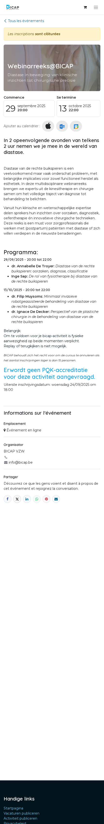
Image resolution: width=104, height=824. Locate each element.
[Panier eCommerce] (85, 7)
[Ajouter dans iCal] (48, 126)
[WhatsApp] (37, 499)
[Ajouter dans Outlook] (62, 126)
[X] (17, 499)
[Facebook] (7, 499)
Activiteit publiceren (20, 818)
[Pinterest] (46, 499)
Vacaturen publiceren (21, 813)
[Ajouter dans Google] (76, 126)
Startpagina (13, 808)
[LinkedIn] (27, 499)
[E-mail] (56, 499)
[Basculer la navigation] (95, 7)
